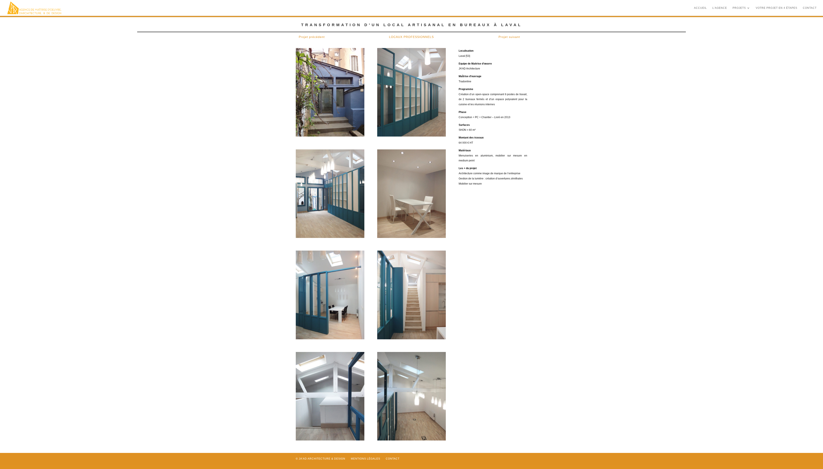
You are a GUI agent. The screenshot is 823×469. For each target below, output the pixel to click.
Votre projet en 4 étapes (776, 7)
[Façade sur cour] (330, 135)
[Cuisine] (330, 338)
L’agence (719, 7)
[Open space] (411, 135)
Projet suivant (509, 37)
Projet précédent (312, 37)
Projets (739, 7)
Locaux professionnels (411, 37)
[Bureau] (411, 237)
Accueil (700, 7)
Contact (810, 7)
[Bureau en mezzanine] (330, 439)
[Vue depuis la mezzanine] (411, 439)
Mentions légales (365, 458)
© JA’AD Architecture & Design (320, 458)
